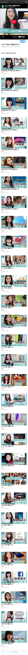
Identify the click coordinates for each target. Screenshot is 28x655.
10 (25, 651)
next (16, 652)
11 (11, 652)
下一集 (23, 41)
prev (3, 651)
